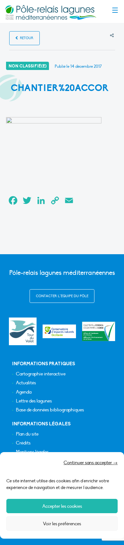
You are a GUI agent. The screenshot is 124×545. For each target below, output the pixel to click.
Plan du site (27, 434)
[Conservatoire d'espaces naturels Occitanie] (59, 331)
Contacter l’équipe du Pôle (62, 296)
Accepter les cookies (62, 506)
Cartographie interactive (40, 374)
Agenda (23, 392)
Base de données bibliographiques (50, 410)
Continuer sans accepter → (91, 462)
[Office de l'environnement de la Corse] (98, 331)
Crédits (23, 443)
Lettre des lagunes (34, 401)
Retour (26, 38)
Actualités (26, 383)
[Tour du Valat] (23, 331)
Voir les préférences (62, 524)
